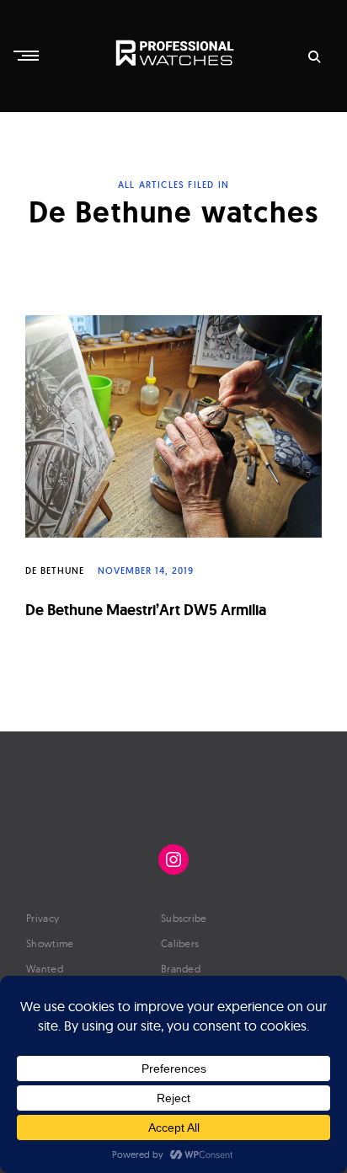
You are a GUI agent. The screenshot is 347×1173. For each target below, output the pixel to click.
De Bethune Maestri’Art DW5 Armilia (145, 609)
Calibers (180, 943)
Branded (180, 968)
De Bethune (54, 570)
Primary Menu (28, 55)
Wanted (44, 968)
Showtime (49, 943)
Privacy (42, 918)
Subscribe (184, 918)
